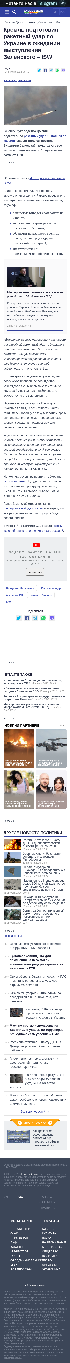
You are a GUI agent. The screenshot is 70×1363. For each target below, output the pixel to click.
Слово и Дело (13, 22)
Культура (49, 1233)
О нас (47, 1196)
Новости (13, 936)
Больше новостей (33, 1111)
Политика (49, 1256)
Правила (47, 1207)
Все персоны (21, 1269)
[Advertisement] (35, 168)
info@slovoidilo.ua (35, 1285)
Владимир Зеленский (20, 588)
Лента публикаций (39, 22)
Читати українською (17, 80)
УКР (56, 12)
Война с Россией (41, 594)
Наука (46, 1238)
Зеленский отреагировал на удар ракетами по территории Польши (35, 698)
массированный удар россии (23, 508)
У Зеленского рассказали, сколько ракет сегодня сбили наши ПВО (34, 690)
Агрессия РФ (14, 594)
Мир (58, 22)
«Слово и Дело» (29, 1174)
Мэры (14, 1265)
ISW (8, 601)
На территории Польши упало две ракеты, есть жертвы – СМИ (33, 682)
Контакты (47, 1202)
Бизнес (48, 1228)
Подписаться (35, 572)
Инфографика (35, 1122)
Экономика (51, 1269)
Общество (50, 1251)
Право (47, 1260)
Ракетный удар (51, 588)
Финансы (49, 1265)
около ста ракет (14, 481)
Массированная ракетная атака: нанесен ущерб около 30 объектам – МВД (35, 294)
